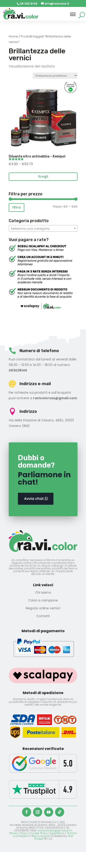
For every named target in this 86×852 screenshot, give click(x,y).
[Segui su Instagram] (37, 812)
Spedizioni (57, 833)
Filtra (16, 207)
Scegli (43, 176)
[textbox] (43, 228)
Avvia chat (34, 498)
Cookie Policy (39, 833)
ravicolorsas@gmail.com (55, 830)
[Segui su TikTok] (59, 812)
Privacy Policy (18, 833)
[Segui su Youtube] (48, 812)
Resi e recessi (41, 836)
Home (13, 36)
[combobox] (43, 228)
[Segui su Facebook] (26, 812)
